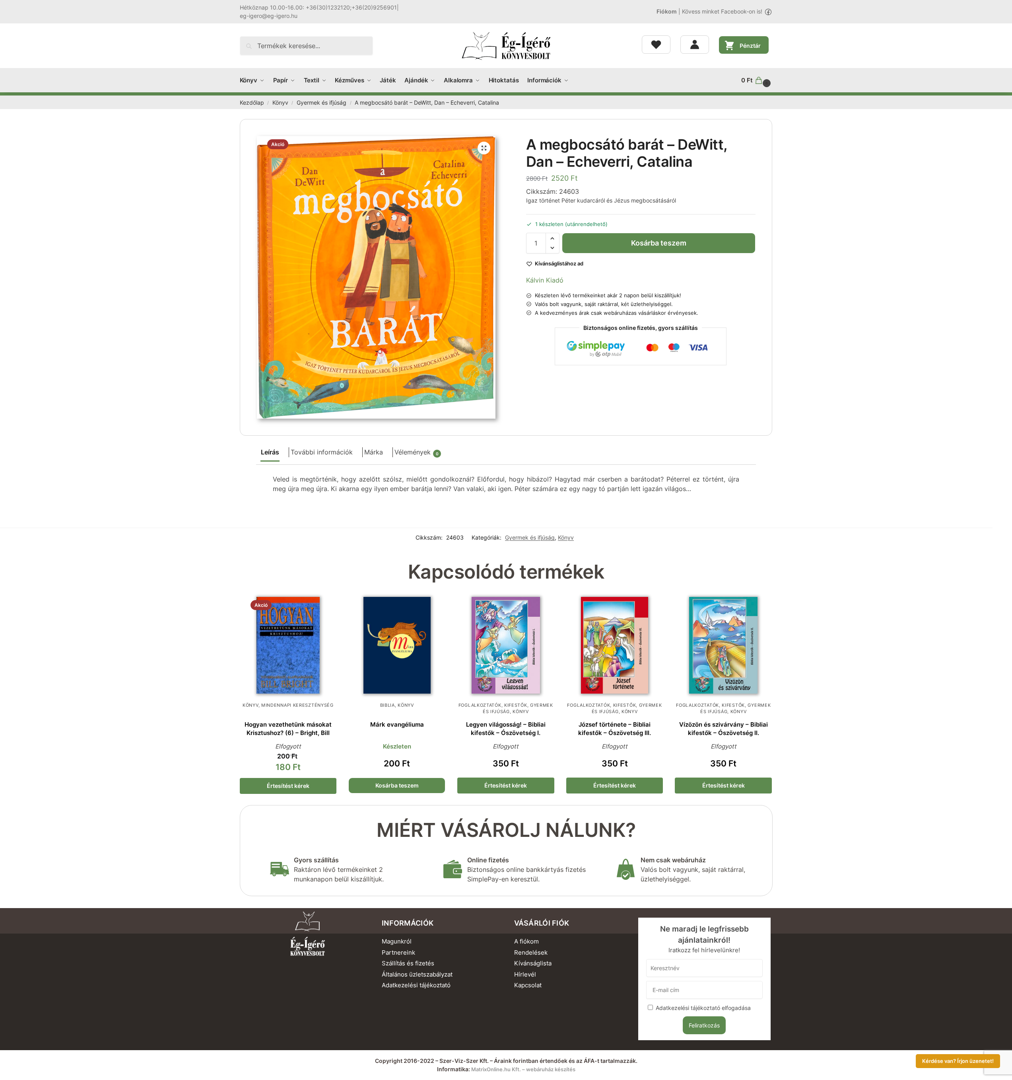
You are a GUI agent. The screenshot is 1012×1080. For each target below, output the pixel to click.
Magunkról (397, 941)
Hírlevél (525, 974)
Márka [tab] (373, 452)
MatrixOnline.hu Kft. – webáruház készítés (523, 1069)
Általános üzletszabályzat (417, 974)
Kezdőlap (252, 102)
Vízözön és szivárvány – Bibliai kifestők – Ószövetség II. (723, 729)
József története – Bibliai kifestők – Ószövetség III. (614, 729)
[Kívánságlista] (656, 44)
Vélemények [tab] (416, 452)
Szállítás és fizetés (408, 963)
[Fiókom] (694, 44)
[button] (756, 80)
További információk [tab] (322, 452)
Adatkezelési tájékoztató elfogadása (703, 1007)
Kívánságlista (533, 963)
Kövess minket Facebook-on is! (722, 11)
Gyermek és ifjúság (321, 102)
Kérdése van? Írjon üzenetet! (958, 1061)
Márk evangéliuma (397, 724)
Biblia (387, 705)
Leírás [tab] (270, 452)
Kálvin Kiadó (544, 280)
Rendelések (531, 952)
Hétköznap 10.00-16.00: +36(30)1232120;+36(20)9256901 (318, 7)
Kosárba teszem (658, 243)
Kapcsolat (528, 985)
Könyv (280, 102)
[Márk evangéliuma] (396, 645)
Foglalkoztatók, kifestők (492, 705)
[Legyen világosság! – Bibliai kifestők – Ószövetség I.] (505, 645)
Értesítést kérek (288, 785)
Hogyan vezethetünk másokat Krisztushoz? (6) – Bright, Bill (288, 729)
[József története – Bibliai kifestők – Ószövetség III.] (614, 645)
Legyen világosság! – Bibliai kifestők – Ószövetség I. (506, 729)
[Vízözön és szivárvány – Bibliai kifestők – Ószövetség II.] (723, 645)
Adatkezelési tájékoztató (416, 985)
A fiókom (526, 941)
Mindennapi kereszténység (297, 705)
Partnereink (398, 952)
